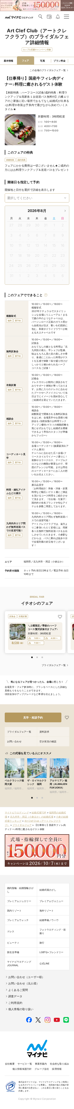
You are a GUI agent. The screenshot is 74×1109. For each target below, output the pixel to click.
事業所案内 (41, 1063)
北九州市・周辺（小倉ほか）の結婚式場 (31, 816)
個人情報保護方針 (22, 1068)
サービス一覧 (25, 1063)
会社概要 (10, 1063)
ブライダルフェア (22, 825)
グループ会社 (42, 1068)
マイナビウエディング (17, 812)
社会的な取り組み (59, 1063)
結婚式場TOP (39, 812)
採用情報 (57, 1068)
